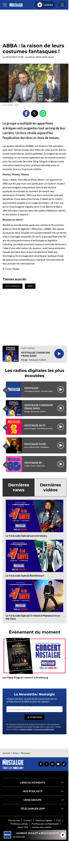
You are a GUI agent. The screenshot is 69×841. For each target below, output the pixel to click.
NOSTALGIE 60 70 (34, 425)
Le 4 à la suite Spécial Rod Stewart (25, 575)
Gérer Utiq (22, 827)
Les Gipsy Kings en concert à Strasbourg (25, 677)
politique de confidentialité (44, 729)
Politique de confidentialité (45, 823)
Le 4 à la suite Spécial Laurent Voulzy (26, 535)
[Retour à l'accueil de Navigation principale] (16, 5)
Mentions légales (43, 820)
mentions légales (26, 729)
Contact (28, 820)
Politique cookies (19, 823)
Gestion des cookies (42, 827)
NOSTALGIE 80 (33, 462)
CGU (58, 820)
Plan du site (14, 820)
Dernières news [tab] (18, 487)
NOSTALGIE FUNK (35, 443)
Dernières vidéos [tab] (50, 487)
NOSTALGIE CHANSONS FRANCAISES (35, 354)
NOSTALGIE (31, 387)
